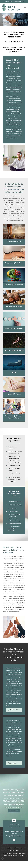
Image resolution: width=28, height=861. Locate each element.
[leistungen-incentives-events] (14, 290)
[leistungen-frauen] (14, 377)
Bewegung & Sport (14, 241)
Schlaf (14, 372)
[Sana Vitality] (14, 145)
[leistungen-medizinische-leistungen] (14, 312)
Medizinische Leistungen (14, 328)
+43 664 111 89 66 (8, 1)
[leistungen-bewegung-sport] (14, 224)
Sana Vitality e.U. (14, 853)
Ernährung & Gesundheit (14, 285)
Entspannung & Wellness (14, 263)
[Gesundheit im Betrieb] (14, 616)
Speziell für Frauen (14, 394)
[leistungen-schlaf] (14, 356)
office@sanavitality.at (18, 1)
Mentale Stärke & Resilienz (14, 350)
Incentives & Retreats (14, 306)
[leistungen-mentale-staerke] (14, 334)
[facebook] (14, 840)
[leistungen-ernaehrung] (14, 268)
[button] (2, 858)
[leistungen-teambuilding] (14, 399)
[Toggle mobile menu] (25, 7)
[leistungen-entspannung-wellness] (14, 246)
